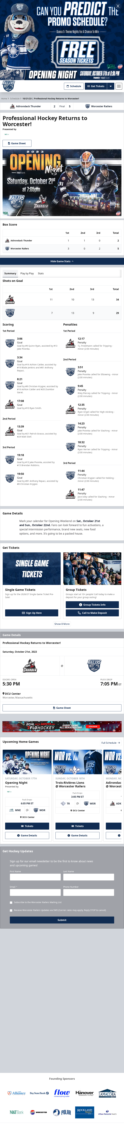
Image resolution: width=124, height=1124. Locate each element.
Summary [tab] (10, 273)
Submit (62, 920)
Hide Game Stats (60, 261)
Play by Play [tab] (27, 273)
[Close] (118, 6)
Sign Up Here (34, 613)
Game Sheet (18, 143)
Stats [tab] (41, 273)
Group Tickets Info (94, 604)
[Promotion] (62, 75)
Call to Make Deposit (94, 613)
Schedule (75, 86)
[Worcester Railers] (8, 86)
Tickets (29, 826)
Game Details (29, 835)
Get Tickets (97, 86)
